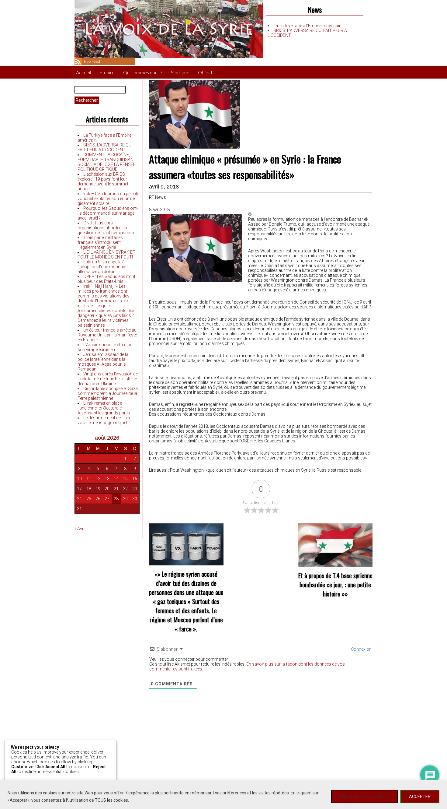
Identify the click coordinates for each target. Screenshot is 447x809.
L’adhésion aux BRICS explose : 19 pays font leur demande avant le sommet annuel (103, 181)
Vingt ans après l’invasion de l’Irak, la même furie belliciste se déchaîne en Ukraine (108, 378)
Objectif (206, 72)
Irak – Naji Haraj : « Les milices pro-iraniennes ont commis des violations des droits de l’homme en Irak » (104, 293)
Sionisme (180, 72)
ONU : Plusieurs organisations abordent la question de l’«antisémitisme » (106, 227)
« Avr (79, 528)
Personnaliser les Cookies (364, 796)
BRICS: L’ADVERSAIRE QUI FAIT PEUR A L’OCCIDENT (105, 147)
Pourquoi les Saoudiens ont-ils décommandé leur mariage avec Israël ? (108, 213)
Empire (107, 72)
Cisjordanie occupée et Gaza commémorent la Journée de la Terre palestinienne (108, 393)
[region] (223, 794)
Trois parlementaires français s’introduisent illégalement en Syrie (100, 242)
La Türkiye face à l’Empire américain (307, 25)
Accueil (83, 72)
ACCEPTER (420, 796)
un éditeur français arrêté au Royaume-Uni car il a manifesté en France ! (107, 335)
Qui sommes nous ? (142, 72)
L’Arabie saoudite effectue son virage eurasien (105, 347)
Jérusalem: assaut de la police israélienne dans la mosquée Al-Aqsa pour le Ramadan (103, 361)
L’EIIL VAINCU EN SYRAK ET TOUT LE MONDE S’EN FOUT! (106, 254)
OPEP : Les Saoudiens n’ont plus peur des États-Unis (106, 279)
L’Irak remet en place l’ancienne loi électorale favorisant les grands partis (104, 408)
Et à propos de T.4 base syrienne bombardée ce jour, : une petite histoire (335, 584)
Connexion (361, 649)
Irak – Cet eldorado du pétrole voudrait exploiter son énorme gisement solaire (108, 198)
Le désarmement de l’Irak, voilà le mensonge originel (104, 420)
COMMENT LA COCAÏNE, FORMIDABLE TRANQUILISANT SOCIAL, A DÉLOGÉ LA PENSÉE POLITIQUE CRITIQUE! (107, 162)
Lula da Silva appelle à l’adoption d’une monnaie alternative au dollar (102, 266)
